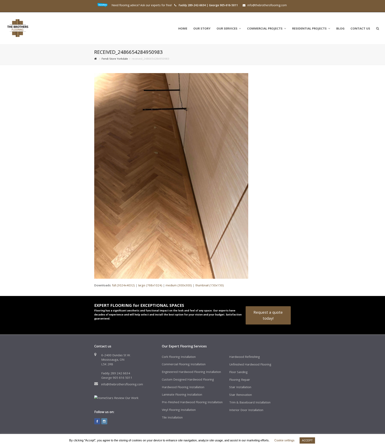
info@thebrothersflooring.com (122, 384)
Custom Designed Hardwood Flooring (188, 379)
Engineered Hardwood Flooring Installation (191, 372)
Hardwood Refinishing (244, 357)
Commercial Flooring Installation (184, 364)
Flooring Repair (239, 380)
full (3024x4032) (123, 285)
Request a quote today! (268, 315)
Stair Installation (240, 387)
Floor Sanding (238, 372)
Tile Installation (172, 417)
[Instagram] (104, 421)
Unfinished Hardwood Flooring (250, 364)
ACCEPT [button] (307, 440)
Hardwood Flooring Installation (183, 387)
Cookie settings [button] (284, 440)
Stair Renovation (240, 395)
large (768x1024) (150, 285)
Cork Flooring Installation (179, 357)
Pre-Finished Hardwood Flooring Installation (192, 402)
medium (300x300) (179, 285)
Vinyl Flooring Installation (179, 410)
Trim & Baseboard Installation (250, 402)
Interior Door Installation (246, 410)
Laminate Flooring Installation (182, 394)
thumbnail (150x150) (209, 285)
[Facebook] (97, 421)
